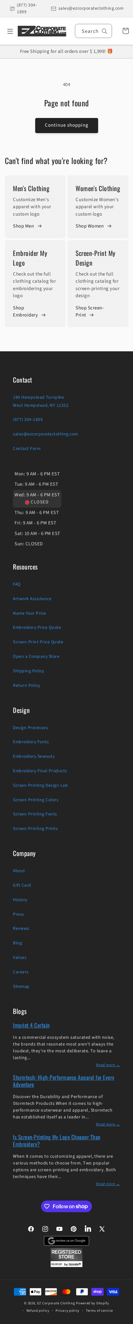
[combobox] (93, 31)
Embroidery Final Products (40, 771)
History (20, 900)
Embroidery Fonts (31, 742)
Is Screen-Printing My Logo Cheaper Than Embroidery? (56, 1140)
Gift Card (22, 885)
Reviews (21, 928)
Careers (21, 972)
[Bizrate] (124, 1320)
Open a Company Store (36, 656)
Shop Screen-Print (90, 312)
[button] (8, 31)
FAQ (17, 584)
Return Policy (26, 685)
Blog (17, 943)
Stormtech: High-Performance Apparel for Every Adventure (64, 1080)
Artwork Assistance (32, 599)
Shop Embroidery (25, 312)
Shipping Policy (28, 671)
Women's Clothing (98, 188)
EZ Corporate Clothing (56, 1303)
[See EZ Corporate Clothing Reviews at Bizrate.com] (66, 1265)
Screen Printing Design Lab (40, 785)
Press (18, 914)
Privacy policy (67, 1310)
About (19, 871)
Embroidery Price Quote (37, 627)
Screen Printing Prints (35, 828)
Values (19, 957)
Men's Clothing (31, 188)
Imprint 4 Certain (31, 1025)
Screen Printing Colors (35, 800)
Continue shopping (66, 125)
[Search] (104, 31)
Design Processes (30, 728)
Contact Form (26, 448)
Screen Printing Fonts (35, 814)
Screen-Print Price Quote (38, 642)
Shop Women (90, 226)
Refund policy (37, 1310)
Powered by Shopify (92, 1303)
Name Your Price (29, 613)
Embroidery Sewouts (34, 756)
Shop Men (23, 226)
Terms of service (99, 1310)
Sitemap (21, 986)
